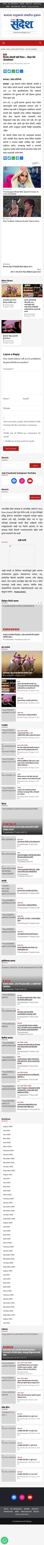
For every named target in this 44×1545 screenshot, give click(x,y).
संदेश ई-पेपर (29, 4)
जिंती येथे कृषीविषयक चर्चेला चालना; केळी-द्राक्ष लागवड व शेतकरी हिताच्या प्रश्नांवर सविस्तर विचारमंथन (28, 763)
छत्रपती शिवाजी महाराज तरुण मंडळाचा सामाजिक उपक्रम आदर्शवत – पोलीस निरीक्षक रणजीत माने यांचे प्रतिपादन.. (27, 1367)
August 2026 (7, 1126)
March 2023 (7, 1291)
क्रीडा (5, 824)
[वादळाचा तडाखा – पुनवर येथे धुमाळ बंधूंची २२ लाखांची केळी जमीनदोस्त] (22, 978)
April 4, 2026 (33, 844)
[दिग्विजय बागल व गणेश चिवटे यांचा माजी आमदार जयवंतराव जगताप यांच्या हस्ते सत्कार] (9, 778)
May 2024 (6, 1235)
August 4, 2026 (34, 781)
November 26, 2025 (24, 1034)
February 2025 (8, 1199)
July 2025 (6, 1178)
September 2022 (9, 1315)
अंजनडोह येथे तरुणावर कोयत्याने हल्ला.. (27, 934)
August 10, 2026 (34, 737)
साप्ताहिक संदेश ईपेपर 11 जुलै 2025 (27, 1445)
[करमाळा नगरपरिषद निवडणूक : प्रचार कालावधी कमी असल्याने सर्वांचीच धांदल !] (22, 618)
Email (26, 399)
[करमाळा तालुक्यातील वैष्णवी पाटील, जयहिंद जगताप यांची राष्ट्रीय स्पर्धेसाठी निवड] (9, 871)
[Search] (40, 43)
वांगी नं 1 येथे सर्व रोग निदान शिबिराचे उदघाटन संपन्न (26, 270)
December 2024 (9, 1207)
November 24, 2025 (21, 639)
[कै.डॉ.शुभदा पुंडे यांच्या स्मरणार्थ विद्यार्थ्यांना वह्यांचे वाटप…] (9, 1076)
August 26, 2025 (34, 1385)
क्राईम (5, 331)
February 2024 (8, 1247)
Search (5, 457)
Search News (35, 497)
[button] (4, 42)
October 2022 (8, 1311)
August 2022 (7, 1319)
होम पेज (5, 4)
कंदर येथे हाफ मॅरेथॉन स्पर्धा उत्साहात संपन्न (28, 842)
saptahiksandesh (9, 63)
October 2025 (8, 1166)
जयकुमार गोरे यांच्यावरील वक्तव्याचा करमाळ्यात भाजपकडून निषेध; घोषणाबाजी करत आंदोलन (28, 792)
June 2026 (6, 1134)
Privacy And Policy (33, 6)
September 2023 (9, 1267)
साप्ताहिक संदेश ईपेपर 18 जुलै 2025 (27, 1431)
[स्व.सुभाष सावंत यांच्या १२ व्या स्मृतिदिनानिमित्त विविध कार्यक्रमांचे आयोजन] (9, 735)
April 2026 (7, 1142)
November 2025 (9, 1162)
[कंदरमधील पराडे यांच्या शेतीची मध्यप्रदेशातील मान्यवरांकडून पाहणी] (9, 1014)
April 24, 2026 (34, 1002)
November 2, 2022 (21, 63)
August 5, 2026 (34, 752)
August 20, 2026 (9, 343)
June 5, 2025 (33, 1399)
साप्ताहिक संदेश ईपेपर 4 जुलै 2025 (27, 1460)
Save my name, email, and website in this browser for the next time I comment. (22, 423)
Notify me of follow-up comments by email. (22, 435)
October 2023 (8, 1263)
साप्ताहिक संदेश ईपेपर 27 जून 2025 (27, 1474)
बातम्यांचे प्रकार (37, 4)
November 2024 (9, 1211)
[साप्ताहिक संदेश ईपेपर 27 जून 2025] (9, 1475)
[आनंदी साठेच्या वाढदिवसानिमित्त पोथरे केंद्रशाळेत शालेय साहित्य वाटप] (9, 1105)
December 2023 (9, 1255)
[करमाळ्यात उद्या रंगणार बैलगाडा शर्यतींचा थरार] (11, 290)
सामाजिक (26, 730)
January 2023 (8, 1299)
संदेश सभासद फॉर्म (15, 6)
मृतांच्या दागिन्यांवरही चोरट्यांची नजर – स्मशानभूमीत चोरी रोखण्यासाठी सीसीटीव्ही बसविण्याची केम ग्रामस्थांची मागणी (28, 686)
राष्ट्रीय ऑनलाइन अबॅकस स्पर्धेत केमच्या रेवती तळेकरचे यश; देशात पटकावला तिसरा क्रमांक (28, 1061)
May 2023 (6, 1283)
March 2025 (7, 1194)
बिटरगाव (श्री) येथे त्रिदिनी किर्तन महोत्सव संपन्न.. (18, 265)
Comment (8, 369)
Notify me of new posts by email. (19, 441)
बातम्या (5, 54)
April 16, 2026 (34, 1016)
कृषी (4, 981)
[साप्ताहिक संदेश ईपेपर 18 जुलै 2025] (9, 1431)
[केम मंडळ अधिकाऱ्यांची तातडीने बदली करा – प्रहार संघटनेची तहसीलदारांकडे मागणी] (9, 749)
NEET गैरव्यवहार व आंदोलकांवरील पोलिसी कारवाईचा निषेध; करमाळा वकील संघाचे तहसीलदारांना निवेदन (28, 1090)
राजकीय (17, 629)
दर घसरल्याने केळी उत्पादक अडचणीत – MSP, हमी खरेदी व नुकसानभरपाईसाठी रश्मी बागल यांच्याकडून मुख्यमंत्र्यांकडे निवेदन (29, 1027)
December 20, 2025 (24, 876)
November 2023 (9, 1259)
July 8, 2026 (33, 1109)
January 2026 (8, 1154)
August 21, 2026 (30, 316)
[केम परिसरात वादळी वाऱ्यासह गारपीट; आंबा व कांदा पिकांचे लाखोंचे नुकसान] (9, 999)
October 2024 (8, 1215)
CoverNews (17, 1521)
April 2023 (7, 1287)
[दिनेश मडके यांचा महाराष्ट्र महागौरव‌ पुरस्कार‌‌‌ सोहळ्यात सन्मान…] (9, 1397)
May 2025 (6, 1186)
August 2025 (7, 1174)
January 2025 (8, 1203)
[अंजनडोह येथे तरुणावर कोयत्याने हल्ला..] (9, 934)
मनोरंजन (5, 1347)
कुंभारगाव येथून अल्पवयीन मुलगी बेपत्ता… (27, 700)
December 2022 (9, 1303)
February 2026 (8, 1150)
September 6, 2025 (24, 1373)
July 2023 (6, 1275)
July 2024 (6, 1227)
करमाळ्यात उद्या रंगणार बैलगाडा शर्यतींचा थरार (17, 673)
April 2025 (7, 1190)
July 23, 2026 (34, 1095)
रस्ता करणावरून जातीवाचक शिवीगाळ (27, 715)
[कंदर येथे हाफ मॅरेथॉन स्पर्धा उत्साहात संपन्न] (9, 842)
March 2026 (7, 1146)
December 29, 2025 (24, 861)
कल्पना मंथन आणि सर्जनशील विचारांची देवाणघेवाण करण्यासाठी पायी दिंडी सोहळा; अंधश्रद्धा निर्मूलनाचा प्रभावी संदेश (21, 1352)
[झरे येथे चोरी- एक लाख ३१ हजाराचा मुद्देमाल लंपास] (9, 919)
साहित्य (8, 6)
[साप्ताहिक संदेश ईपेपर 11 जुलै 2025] (9, 1446)
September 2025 (9, 1170)
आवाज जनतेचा (7, 629)
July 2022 (6, 1323)
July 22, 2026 (20, 1357)
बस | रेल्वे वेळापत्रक (13, 4)
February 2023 (8, 1295)
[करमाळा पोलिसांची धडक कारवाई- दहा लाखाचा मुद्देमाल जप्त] (9, 948)
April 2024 (7, 1239)
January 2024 (8, 1251)
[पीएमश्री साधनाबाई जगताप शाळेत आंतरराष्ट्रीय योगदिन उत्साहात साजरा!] (22, 821)
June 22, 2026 (20, 832)
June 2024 (6, 1231)
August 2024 (7, 1223)
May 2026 (6, 1138)
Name (6, 399)
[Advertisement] (22, 241)
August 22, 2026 (9, 307)
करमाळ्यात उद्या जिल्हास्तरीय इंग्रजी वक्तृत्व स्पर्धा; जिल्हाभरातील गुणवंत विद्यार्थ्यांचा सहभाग (28, 1047)
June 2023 (6, 1279)
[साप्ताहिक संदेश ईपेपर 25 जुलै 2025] (9, 1417)
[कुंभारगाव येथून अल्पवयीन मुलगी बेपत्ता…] (11, 326)
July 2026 (6, 1130)
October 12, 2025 (35, 1418)
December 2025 (9, 1158)
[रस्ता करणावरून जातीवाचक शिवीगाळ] (9, 715)
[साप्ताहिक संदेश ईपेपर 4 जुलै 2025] (9, 1460)
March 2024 (7, 1243)
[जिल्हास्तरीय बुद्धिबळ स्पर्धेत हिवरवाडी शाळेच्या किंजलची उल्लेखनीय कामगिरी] (9, 857)
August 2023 (7, 1271)
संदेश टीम (23, 6)
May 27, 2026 (19, 989)
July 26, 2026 (34, 1066)
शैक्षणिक (13, 824)
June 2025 (6, 1182)
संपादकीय (22, 4)
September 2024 (9, 1219)
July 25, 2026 (34, 1079)
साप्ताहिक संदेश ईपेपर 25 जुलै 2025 (27, 1416)
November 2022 (9, 1307)
